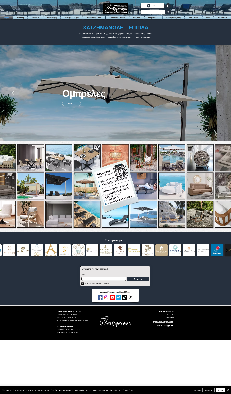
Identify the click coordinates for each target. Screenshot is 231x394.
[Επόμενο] (218, 93)
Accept (220, 390)
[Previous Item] (4, 250)
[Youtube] (112, 297)
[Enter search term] (168, 12)
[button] (168, 6)
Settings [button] (197, 390)
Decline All (208, 390)
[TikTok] (124, 297)
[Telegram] (118, 297)
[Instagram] (106, 297)
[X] (130, 297)
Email (83, 274)
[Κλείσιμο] (228, 390)
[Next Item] (227, 250)
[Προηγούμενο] (13, 93)
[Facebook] (100, 297)
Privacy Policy (128, 390)
